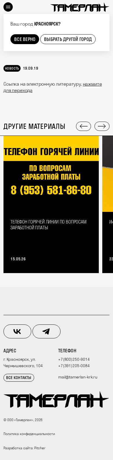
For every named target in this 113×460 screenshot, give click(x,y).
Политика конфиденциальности (29, 434)
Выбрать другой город (68, 39)
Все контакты (19, 377)
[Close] (104, 19)
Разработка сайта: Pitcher (24, 448)
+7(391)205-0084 (74, 365)
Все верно (24, 39)
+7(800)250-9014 (74, 359)
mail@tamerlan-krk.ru (77, 377)
